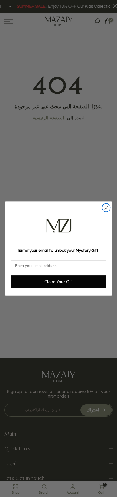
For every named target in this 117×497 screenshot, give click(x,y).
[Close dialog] (106, 207)
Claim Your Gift (58, 281)
